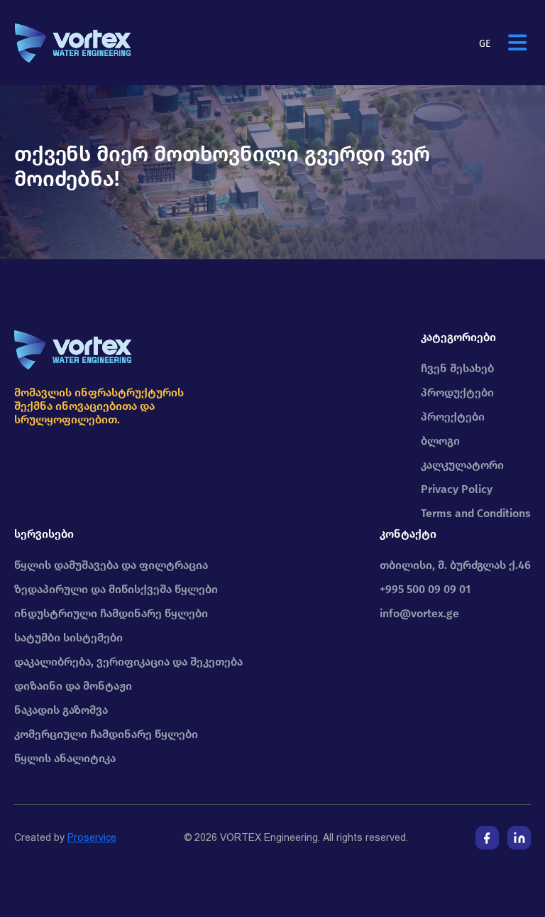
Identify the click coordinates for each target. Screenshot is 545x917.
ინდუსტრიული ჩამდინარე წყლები (111, 613)
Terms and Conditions (476, 513)
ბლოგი (440, 440)
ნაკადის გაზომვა (61, 710)
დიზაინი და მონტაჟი (73, 686)
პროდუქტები (457, 392)
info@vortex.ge (419, 613)
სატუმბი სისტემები (68, 637)
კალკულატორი (462, 465)
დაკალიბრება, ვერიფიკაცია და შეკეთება (128, 661)
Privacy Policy (456, 489)
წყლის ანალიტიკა (65, 758)
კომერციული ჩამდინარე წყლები (106, 734)
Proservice (91, 837)
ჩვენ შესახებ (457, 368)
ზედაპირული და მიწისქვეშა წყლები (116, 589)
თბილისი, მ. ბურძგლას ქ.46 (455, 565)
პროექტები (453, 416)
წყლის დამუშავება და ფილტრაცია (111, 565)
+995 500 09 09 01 (425, 589)
